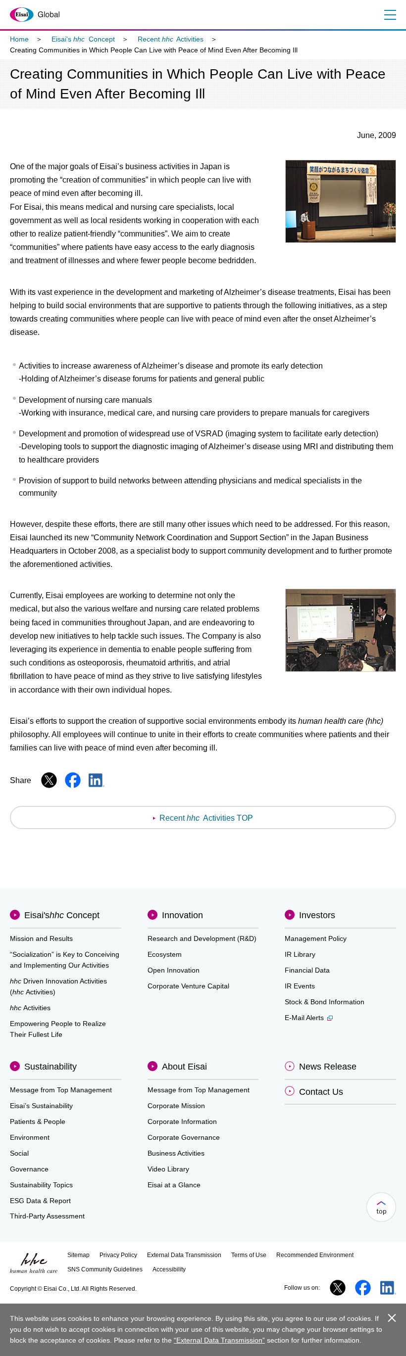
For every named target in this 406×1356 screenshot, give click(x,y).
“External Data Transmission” (219, 1340)
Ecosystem (165, 954)
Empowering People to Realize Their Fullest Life (58, 1029)
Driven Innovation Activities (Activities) (58, 986)
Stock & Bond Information (324, 1002)
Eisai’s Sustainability (41, 1106)
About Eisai (184, 1067)
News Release (327, 1067)
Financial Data (307, 970)
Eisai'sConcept (62, 915)
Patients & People (37, 1121)
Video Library (168, 1169)
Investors (317, 915)
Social (19, 1153)
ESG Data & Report (40, 1201)
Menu (389, 15)
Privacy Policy (118, 1255)
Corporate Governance (184, 1137)
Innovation (182, 915)
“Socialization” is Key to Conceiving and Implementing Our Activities (64, 959)
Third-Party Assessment (47, 1216)
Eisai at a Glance (174, 1185)
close (391, 1317)
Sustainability (50, 1067)
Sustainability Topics (41, 1185)
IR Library (300, 954)
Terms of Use (248, 1255)
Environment (30, 1137)
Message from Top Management (61, 1090)
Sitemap (78, 1255)
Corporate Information (182, 1121)
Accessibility (169, 1269)
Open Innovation (174, 970)
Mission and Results (41, 938)
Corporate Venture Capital (188, 986)
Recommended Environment (315, 1255)
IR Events (300, 986)
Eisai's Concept (83, 39)
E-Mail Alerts (304, 1018)
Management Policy (316, 938)
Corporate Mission (176, 1106)
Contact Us (321, 1092)
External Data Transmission (184, 1255)
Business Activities (176, 1153)
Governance (29, 1169)
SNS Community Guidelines (105, 1269)
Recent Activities (171, 39)
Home (19, 39)
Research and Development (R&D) (202, 938)
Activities (30, 1008)
